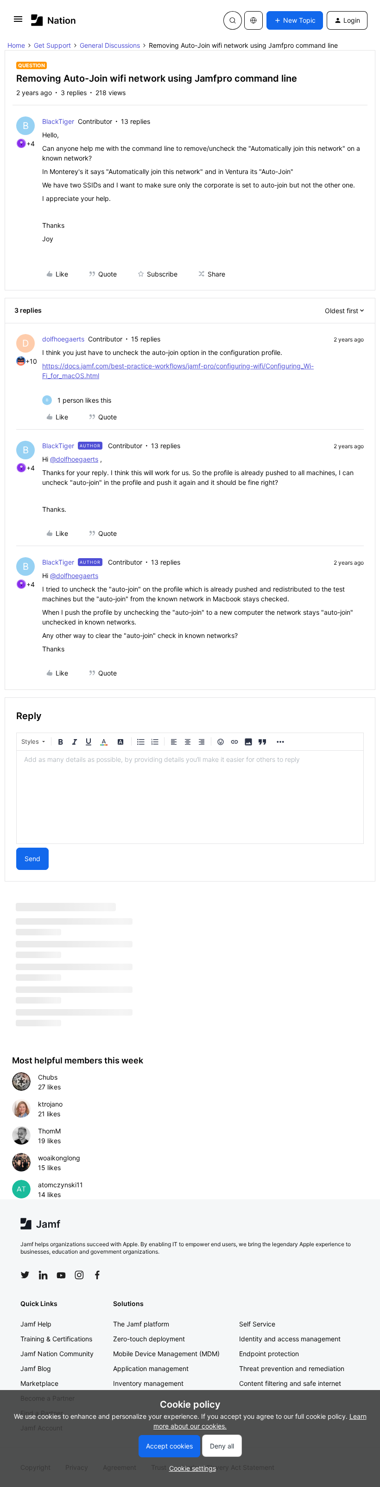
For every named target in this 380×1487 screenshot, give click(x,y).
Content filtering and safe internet (290, 1383)
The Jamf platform (141, 1324)
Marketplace (39, 1383)
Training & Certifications (56, 1339)
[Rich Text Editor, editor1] (190, 797)
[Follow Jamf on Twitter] (25, 1275)
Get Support (52, 45)
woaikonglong (59, 1158)
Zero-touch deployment (149, 1339)
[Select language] (253, 20)
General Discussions (110, 45)
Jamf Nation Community (57, 1354)
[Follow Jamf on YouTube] (61, 1275)
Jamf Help (35, 1324)
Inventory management (148, 1383)
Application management (151, 1368)
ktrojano (50, 1104)
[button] (18, 22)
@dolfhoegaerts (74, 459)
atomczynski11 (60, 1185)
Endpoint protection (269, 1354)
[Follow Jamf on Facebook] (97, 1275)
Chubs (47, 1077)
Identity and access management (290, 1339)
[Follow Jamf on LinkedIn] (43, 1275)
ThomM (49, 1131)
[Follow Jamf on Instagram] (79, 1275)
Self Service (257, 1324)
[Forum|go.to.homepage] (53, 20)
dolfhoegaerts (63, 339)
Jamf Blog (35, 1368)
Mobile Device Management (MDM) (166, 1354)
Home (16, 45)
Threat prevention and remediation (291, 1368)
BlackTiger (58, 121)
